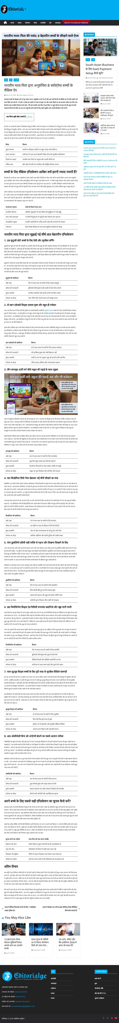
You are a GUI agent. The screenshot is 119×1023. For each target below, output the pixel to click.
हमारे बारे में (98, 978)
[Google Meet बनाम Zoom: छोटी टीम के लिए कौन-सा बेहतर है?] (91, 99)
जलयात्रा (58, 23)
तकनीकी (43, 23)
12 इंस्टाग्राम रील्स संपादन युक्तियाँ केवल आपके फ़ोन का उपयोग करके (13, 944)
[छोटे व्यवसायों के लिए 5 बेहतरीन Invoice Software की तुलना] (91, 114)
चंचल (35, 23)
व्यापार (19, 23)
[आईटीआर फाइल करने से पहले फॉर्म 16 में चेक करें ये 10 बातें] (91, 129)
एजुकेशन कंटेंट (48, 310)
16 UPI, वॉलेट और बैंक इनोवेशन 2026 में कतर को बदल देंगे (67, 942)
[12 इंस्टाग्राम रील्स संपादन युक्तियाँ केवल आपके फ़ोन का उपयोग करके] (14, 924)
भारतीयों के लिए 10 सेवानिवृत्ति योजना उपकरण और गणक (100, 173)
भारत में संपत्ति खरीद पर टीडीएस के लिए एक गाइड (98, 183)
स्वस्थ (12, 23)
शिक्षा (6, 80)
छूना (96, 983)
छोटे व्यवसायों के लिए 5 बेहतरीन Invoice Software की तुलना (107, 112)
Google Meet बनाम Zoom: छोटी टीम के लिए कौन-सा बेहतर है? (108, 97)
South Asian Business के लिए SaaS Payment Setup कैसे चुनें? (100, 69)
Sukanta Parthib (21, 992)
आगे (50, 23)
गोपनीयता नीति (99, 988)
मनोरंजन (27, 23)
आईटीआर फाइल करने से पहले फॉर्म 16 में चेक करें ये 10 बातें (108, 127)
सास (93, 60)
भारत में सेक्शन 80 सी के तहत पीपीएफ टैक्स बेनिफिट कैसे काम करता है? (60, 909)
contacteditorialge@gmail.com (23, 1006)
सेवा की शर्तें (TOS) (100, 993)
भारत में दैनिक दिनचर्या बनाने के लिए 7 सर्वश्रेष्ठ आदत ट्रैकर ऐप (20, 909)
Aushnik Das (20, 996)
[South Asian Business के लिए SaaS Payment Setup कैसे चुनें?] (100, 47)
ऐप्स (11, 80)
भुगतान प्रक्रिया (99, 998)
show (29, 117)
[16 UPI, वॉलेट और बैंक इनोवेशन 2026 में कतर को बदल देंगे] (68, 924)
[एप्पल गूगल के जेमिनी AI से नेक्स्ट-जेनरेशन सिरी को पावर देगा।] (41, 924)
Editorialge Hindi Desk (26, 95)
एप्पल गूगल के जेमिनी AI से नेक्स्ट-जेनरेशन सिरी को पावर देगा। (40, 942)
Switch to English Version (76, 23)
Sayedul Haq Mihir (22, 1001)
